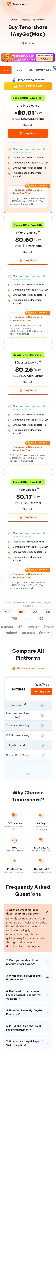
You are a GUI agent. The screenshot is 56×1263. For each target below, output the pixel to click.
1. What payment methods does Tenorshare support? (23, 911)
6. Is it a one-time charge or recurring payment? (23, 1027)
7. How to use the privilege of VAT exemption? (24, 1043)
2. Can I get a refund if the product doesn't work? (22, 962)
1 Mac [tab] (6, 70)
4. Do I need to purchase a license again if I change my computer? (23, 995)
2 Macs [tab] (18, 70)
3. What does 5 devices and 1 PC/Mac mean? (24, 977)
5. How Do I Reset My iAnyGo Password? (24, 1012)
